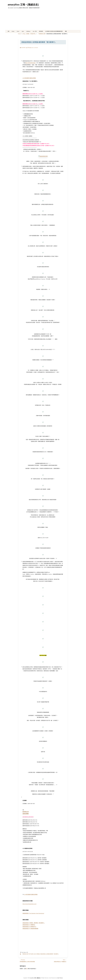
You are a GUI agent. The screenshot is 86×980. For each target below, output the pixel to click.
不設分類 (31, 953)
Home (19, 33)
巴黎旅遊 (38, 953)
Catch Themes (60, 977)
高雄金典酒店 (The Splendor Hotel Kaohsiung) (33, 913)
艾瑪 (28, 47)
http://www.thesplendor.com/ (29, 904)
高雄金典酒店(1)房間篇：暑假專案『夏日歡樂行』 (34, 922)
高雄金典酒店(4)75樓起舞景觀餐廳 (30, 928)
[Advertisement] (43, 20)
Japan (23, 31)
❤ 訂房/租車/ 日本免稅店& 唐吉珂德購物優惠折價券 (54, 31)
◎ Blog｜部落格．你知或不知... (29, 33)
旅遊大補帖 (41, 31)
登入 (27, 968)
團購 (66, 31)
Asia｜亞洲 (35, 31)
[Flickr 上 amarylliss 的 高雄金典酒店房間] (43, 156)
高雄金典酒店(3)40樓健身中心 (29, 926)
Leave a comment (34, 47)
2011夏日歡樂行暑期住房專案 (29, 78)
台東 (35, 953)
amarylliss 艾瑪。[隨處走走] (23, 4)
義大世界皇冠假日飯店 (31, 62)
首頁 (8, 31)
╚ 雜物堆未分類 (41, 33)
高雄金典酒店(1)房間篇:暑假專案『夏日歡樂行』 (49, 953)
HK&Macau (28, 31)
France (18, 31)
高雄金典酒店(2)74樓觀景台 (29, 924)
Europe (13, 31)
